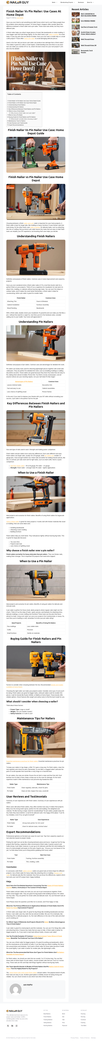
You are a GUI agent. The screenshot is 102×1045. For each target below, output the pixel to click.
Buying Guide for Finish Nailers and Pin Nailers (22, 117)
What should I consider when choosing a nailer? (24, 119)
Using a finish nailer (12, 521)
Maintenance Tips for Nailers (17, 121)
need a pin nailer (29, 38)
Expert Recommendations (16, 125)
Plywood (64, 1025)
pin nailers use (49, 455)
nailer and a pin (29, 223)
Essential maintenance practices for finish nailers (22, 761)
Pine (63, 1022)
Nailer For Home (11, 908)
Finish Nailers (47, 1016)
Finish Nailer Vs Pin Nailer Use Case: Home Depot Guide (24, 101)
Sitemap (93, 1037)
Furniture (83, 1019)
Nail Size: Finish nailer (17, 466)
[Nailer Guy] (17, 2)
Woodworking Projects (66, 2)
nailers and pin (27, 871)
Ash (63, 1016)
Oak (63, 1019)
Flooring (83, 1013)
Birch (63, 1013)
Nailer (53, 2)
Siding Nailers (47, 1022)
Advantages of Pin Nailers (24, 381)
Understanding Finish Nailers (17, 105)
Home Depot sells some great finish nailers (23, 972)
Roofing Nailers (48, 1025)
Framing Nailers (48, 1019)
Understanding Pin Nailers (16, 107)
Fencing (83, 1016)
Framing (83, 1022)
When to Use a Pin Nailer (15, 115)
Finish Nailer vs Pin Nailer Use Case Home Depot (22, 103)
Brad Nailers (47, 1013)
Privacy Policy (74, 1037)
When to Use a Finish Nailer (16, 111)
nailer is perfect (54, 34)
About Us (89, 2)
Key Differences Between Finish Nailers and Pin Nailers (24, 109)
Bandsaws (81, 2)
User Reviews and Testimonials (18, 123)
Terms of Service (84, 1037)
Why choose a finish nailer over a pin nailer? (23, 113)
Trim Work (83, 1025)
